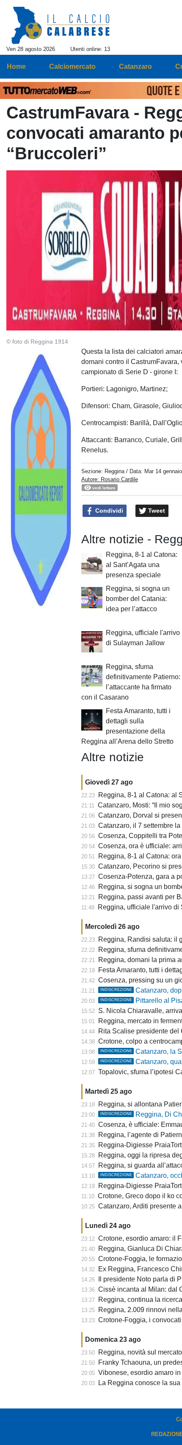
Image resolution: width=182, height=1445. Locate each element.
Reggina (114, 471)
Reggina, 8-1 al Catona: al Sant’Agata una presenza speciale (141, 565)
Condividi (108, 510)
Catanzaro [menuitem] (135, 66)
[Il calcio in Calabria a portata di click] (60, 26)
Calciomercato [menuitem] (72, 66)
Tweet (155, 510)
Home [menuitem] (16, 66)
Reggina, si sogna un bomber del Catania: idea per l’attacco (138, 598)
